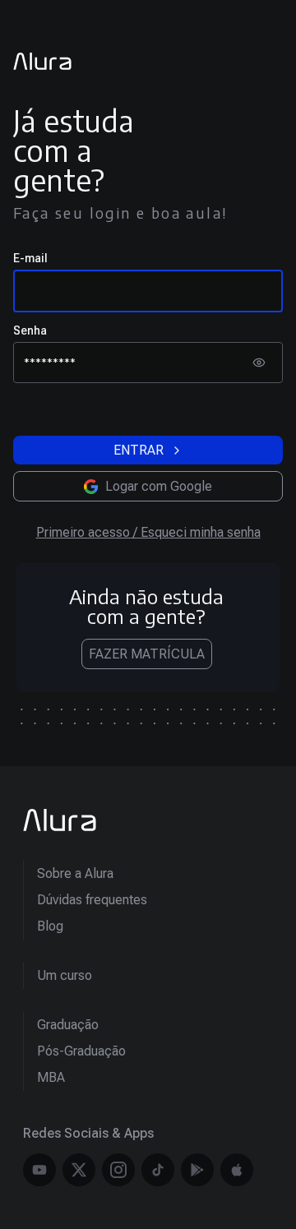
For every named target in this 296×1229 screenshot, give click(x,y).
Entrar (138, 450)
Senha (30, 330)
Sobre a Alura (75, 873)
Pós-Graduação (81, 1051)
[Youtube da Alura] (39, 1169)
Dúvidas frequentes (92, 900)
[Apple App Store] (236, 1169)
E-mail (30, 258)
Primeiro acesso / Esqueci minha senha (148, 532)
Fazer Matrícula (147, 654)
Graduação (68, 1025)
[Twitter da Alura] (78, 1169)
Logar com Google (158, 486)
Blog (50, 926)
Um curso (64, 975)
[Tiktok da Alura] (157, 1169)
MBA (51, 1077)
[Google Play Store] (197, 1169)
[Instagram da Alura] (118, 1169)
